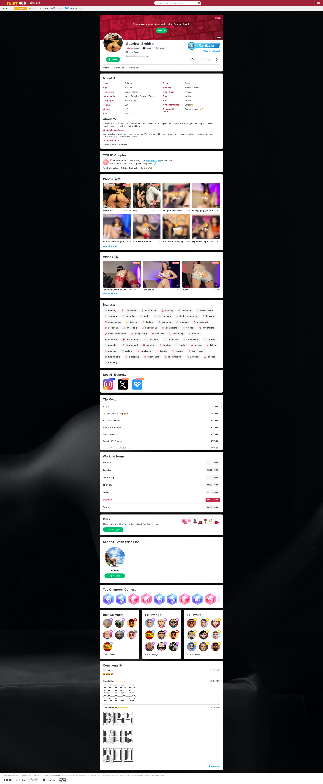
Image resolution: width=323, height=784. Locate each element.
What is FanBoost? (212, 51)
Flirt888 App (75, 9)
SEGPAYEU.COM (57, 775)
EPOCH (47, 775)
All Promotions (46, 9)
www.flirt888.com (30, 775)
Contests (61, 9)
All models (7, 9)
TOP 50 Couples (153, 160)
